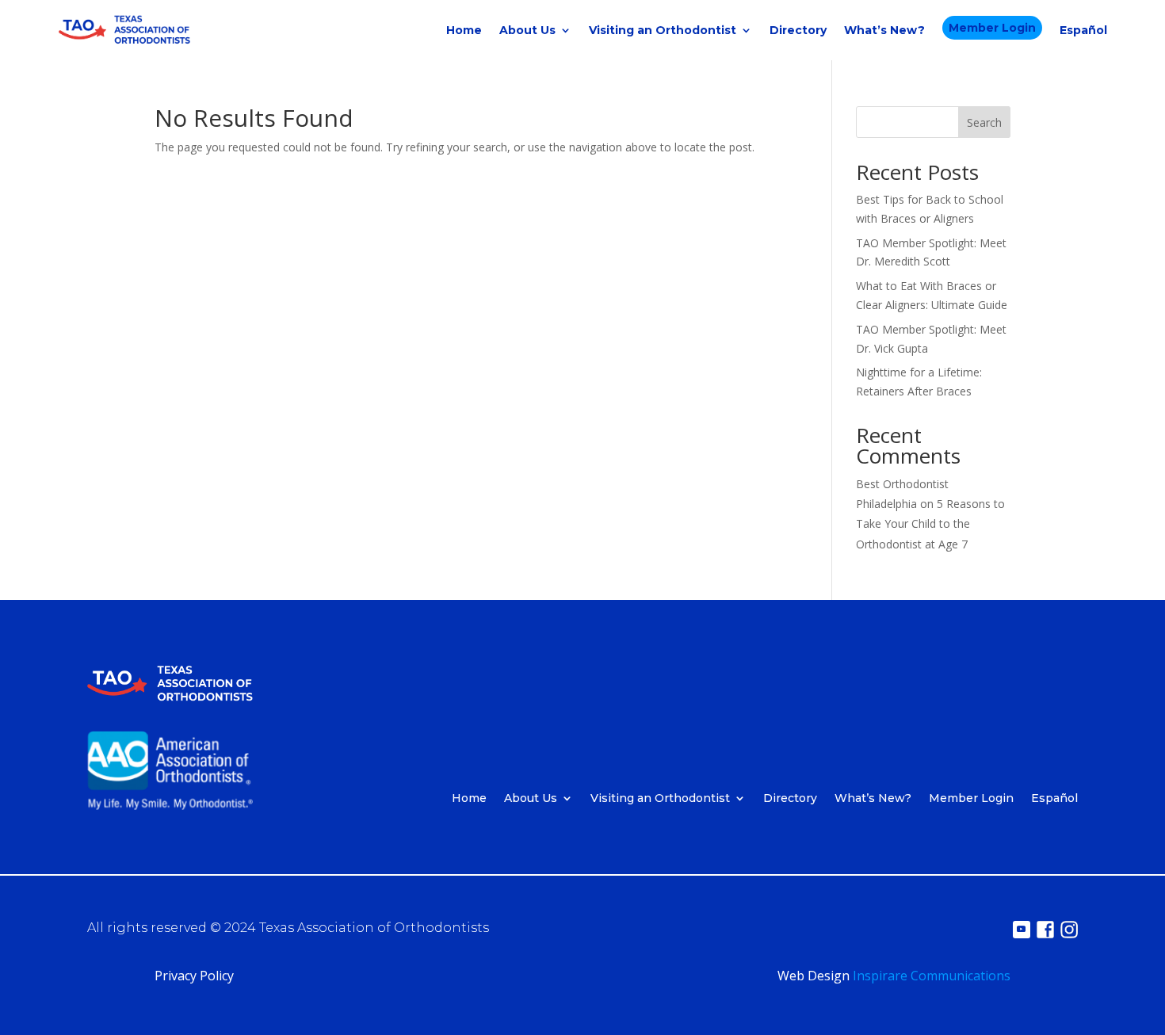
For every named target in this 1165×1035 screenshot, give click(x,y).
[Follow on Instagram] (1069, 929)
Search (984, 122)
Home (464, 30)
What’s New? (884, 30)
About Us (527, 30)
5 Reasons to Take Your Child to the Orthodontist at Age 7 (930, 523)
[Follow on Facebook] (1045, 929)
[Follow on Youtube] (1021, 929)
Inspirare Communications (931, 975)
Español (1083, 30)
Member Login (992, 28)
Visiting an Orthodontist (662, 30)
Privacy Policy (194, 975)
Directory (798, 30)
